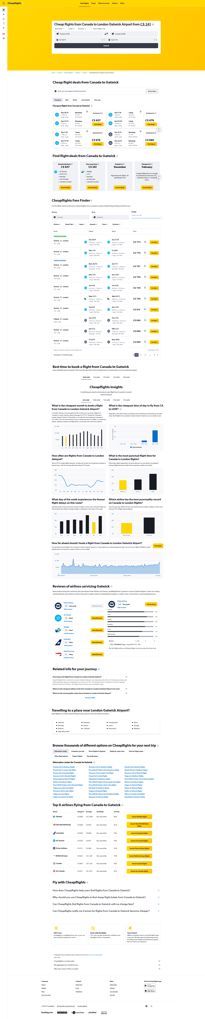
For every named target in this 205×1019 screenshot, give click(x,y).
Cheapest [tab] (57, 100)
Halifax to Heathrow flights (62, 782)
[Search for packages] (3, 23)
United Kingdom (68, 72)
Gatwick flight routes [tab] (136, 751)
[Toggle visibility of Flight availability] (136, 447)
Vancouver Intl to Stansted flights (64, 776)
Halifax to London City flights (63, 797)
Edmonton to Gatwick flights (98, 797)
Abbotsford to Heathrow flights (99, 779)
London (85, 72)
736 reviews (68, 645)
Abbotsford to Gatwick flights (134, 797)
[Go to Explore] (3, 28)
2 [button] (140, 355)
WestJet (66, 627)
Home (53, 72)
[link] (65, 187)
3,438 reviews (69, 633)
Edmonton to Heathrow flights (99, 788)
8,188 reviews (69, 657)
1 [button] (136, 355)
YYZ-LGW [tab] (116, 377)
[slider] (161, 218)
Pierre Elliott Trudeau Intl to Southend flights (104, 794)
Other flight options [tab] (61, 756)
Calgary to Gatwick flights (133, 785)
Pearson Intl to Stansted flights (63, 773)
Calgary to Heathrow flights (134, 776)
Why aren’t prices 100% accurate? (66, 969)
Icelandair (67, 639)
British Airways (69, 651)
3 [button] (145, 355)
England (78, 72)
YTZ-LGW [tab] (106, 377)
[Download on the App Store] (150, 991)
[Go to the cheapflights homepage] (15, 3)
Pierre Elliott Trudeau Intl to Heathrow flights (104, 770)
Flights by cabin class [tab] (117, 751)
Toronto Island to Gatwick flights (64, 779)
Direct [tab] (75, 100)
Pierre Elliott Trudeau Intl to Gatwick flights (139, 779)
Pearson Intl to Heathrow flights (64, 767)
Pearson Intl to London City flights (64, 770)
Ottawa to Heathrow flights (133, 782)
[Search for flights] (3, 10)
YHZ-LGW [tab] (126, 377)
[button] (3, 3)
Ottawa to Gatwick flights (133, 788)
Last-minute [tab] (86, 100)
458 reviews (68, 609)
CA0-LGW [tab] (86, 400)
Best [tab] (66, 100)
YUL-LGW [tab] (96, 377)
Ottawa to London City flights (134, 794)
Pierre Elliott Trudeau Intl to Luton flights (102, 785)
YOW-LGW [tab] (86, 377)
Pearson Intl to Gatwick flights (134, 767)
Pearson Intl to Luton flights (98, 776)
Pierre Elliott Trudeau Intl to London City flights (105, 782)
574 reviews (68, 621)
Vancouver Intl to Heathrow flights (100, 767)
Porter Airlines (68, 603)
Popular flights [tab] (77, 756)
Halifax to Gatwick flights (133, 791)
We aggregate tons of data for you (66, 965)
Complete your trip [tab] (77, 751)
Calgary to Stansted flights (98, 791)
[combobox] (59, 29)
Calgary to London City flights (63, 788)
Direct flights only (99, 29)
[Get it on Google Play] (150, 986)
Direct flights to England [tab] (97, 751)
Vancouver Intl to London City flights (101, 773)
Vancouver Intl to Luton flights (63, 791)
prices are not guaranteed (95, 955)
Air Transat (67, 615)
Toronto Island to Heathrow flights (136, 770)
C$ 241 (145, 24)
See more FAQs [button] (90, 698)
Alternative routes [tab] (60, 751)
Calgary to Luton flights (61, 794)
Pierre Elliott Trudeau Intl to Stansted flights (68, 785)
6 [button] (154, 355)
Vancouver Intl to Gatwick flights (135, 773)
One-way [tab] (97, 100)
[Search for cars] (3, 19)
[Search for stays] (3, 14)
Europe (60, 72)
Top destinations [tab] (92, 756)
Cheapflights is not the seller (64, 961)
